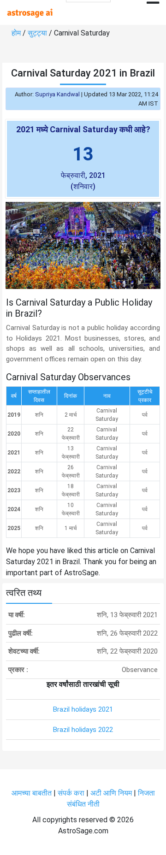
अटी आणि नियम (111, 793)
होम (17, 33)
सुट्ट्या (38, 33)
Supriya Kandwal (57, 94)
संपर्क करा (72, 793)
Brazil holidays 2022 (83, 729)
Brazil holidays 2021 (83, 709)
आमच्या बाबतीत (32, 793)
